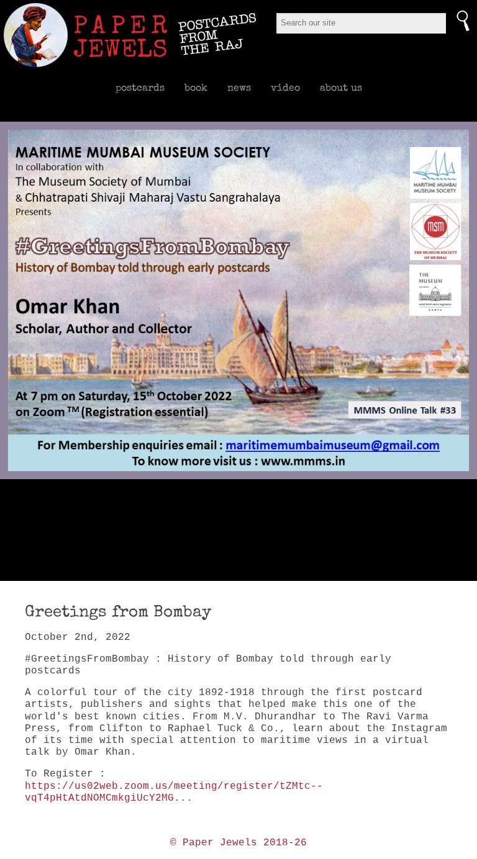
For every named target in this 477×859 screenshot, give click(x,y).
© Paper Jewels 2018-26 (238, 842)
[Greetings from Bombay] (238, 300)
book (195, 87)
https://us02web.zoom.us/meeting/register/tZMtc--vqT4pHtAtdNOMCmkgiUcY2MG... (174, 792)
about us (341, 87)
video (285, 87)
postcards (140, 87)
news (239, 87)
